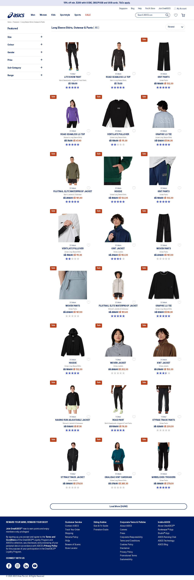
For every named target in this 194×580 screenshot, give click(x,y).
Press (122, 533)
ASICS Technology (166, 541)
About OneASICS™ (166, 526)
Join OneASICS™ (14, 529)
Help (140, 8)
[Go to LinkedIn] (26, 567)
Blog (132, 8)
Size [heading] (9, 37)
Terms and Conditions (130, 541)
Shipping (69, 533)
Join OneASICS (164, 8)
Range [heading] (11, 75)
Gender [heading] (11, 52)
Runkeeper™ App (165, 530)
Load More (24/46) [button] (118, 506)
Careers (123, 530)
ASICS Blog (163, 545)
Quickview (73, 89)
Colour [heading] (11, 45)
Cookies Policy (126, 545)
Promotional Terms (128, 556)
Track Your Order (72, 530)
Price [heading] (10, 60)
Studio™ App (163, 533)
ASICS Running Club (167, 537)
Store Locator (71, 548)
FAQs (67, 541)
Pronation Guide (101, 530)
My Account (181, 9)
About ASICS (126, 526)
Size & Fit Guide (101, 526)
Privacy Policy (50, 546)
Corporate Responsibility (131, 537)
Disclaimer (125, 548)
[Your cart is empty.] (183, 15)
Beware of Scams (73, 545)
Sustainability (126, 559)
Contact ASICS (72, 526)
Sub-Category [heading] (14, 68)
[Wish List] (176, 15)
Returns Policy (71, 537)
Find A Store (150, 8)
